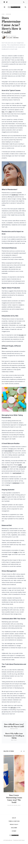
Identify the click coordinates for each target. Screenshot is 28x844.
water (3, 497)
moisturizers (15, 483)
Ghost (22, 840)
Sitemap (14, 831)
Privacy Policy (14, 824)
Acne (3, 14)
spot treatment (17, 473)
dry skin (21, 335)
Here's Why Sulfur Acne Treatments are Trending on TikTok (14, 736)
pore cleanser (9, 450)
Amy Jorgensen (12, 36)
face (3, 111)
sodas (15, 552)
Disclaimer (14, 827)
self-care (13, 707)
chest (10, 111)
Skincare (8, 14)
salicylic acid (22, 467)
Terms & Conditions (14, 821)
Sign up (14, 817)
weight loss (15, 194)
